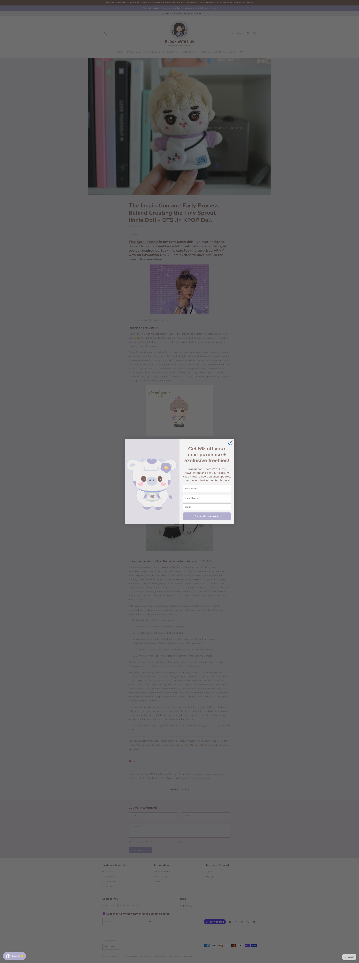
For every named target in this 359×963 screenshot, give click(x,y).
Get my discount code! (207, 516)
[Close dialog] (230, 442)
